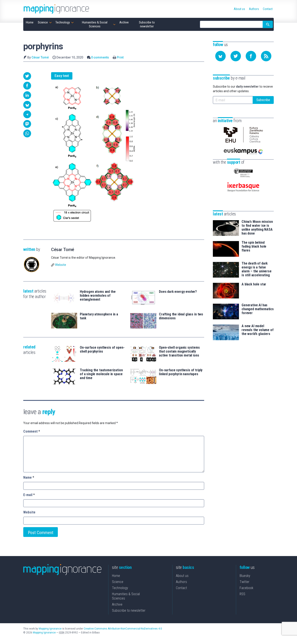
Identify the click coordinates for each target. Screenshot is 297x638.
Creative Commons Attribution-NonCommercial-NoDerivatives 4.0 (123, 628)
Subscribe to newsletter (128, 610)
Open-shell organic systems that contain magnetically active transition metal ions (179, 351)
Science (117, 582)
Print (120, 57)
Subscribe (263, 100)
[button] (27, 76)
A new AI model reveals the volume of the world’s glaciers (258, 330)
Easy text (62, 76)
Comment (31, 431)
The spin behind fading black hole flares (254, 246)
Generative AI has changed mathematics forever (258, 309)
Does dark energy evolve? (178, 292)
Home (116, 576)
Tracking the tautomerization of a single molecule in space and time (101, 374)
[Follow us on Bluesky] (220, 56)
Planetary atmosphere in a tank (99, 316)
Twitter (244, 582)
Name (28, 477)
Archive (117, 604)
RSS (242, 594)
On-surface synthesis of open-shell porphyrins (102, 349)
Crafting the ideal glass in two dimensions (181, 316)
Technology (120, 588)
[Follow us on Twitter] (235, 56)
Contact (181, 588)
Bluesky (245, 576)
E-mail (29, 495)
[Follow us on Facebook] (251, 56)
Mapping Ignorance (50, 628)
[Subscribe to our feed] (266, 56)
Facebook (246, 588)
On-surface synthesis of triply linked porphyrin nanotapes (180, 372)
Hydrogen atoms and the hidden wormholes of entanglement (97, 296)
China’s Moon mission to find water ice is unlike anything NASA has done (257, 227)
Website (60, 265)
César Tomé (40, 57)
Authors (181, 582)
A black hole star (254, 284)
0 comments (100, 57)
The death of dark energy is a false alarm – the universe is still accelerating (257, 269)
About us (182, 576)
